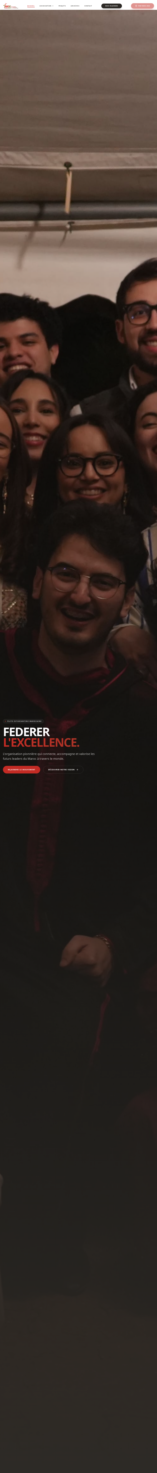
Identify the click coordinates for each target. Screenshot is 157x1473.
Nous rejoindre (111, 6)
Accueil (31, 6)
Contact (88, 6)
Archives (75, 6)
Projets (62, 6)
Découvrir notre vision (61, 769)
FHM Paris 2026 (144, 6)
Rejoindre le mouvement (21, 769)
